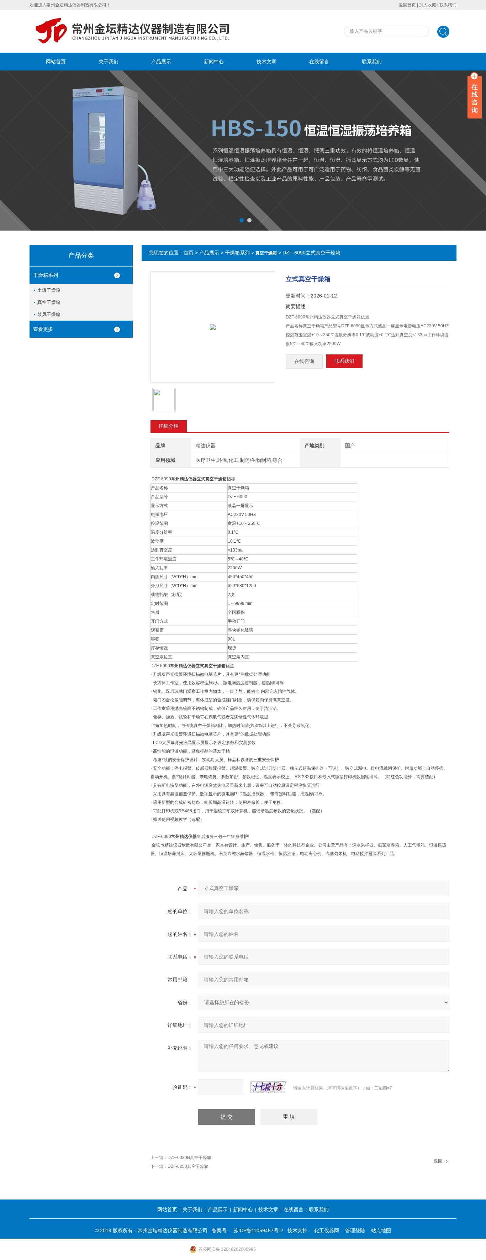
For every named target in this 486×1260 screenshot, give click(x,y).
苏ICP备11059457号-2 (258, 1230)
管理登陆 (355, 1230)
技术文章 (266, 61)
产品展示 (161, 61)
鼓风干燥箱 (48, 314)
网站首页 (56, 61)
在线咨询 (304, 361)
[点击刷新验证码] (268, 1087)
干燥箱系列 (45, 275)
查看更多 (43, 329)
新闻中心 (214, 61)
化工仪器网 (326, 1230)
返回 (438, 1161)
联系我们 (447, 4)
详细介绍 (169, 426)
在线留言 (319, 61)
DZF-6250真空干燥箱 (188, 1166)
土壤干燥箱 (48, 290)
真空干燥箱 (48, 302)
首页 (189, 252)
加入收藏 (427, 4)
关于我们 (108, 61)
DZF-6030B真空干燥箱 (189, 1157)
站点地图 (381, 1230)
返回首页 (407, 4)
